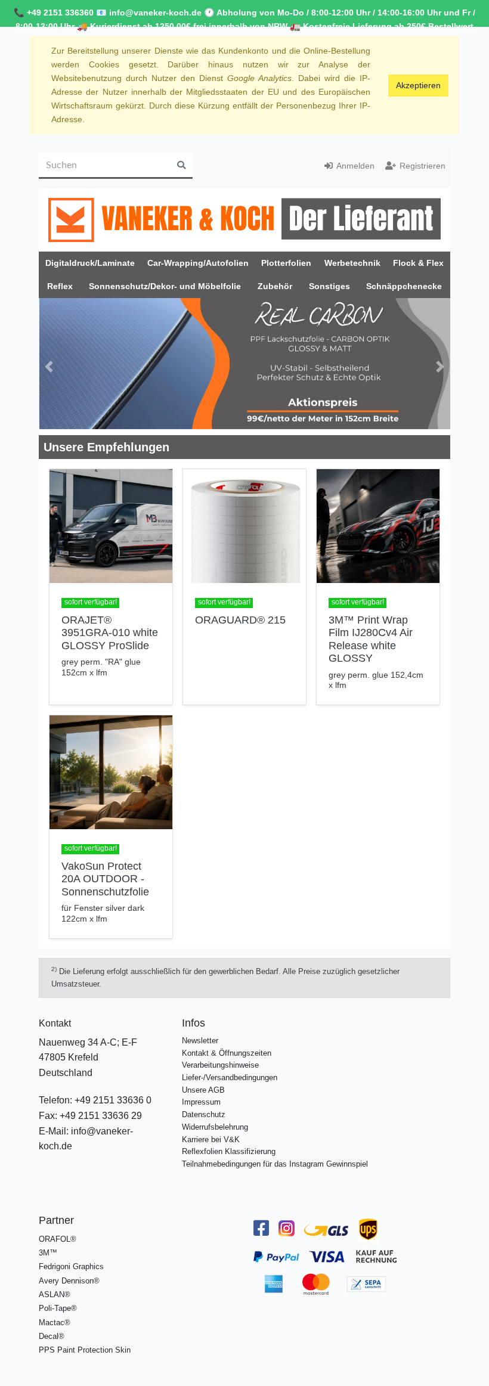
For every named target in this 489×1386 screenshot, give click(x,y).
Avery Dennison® (69, 1274)
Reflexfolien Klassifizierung (229, 1145)
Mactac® (54, 1315)
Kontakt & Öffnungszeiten (226, 1046)
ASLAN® (54, 1288)
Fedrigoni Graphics (71, 1260)
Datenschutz (203, 1108)
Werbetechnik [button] (352, 263)
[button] (49, 363)
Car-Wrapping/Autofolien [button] (198, 263)
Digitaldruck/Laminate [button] (90, 263)
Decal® (51, 1330)
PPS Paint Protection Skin (85, 1344)
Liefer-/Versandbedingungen (229, 1071)
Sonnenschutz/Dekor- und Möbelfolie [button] (165, 286)
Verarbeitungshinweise (220, 1059)
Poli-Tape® (58, 1302)
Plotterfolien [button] (286, 263)
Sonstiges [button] (329, 286)
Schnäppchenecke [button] (404, 286)
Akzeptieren (418, 85)
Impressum (201, 1096)
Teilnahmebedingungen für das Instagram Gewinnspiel (275, 1158)
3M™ (48, 1246)
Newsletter (200, 1034)
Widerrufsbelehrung (215, 1120)
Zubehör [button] (275, 286)
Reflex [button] (60, 286)
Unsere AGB (203, 1083)
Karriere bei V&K (211, 1132)
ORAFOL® (57, 1232)
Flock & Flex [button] (418, 263)
